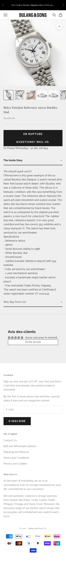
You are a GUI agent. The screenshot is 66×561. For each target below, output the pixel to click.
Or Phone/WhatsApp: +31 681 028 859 (26, 148)
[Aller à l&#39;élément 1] (8, 95)
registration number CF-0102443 (30, 293)
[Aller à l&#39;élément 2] (20, 95)
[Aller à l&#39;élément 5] (53, 95)
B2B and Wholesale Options (20, 446)
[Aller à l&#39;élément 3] (31, 95)
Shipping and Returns (16, 452)
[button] (33, 160)
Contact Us (10, 440)
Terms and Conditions (16, 457)
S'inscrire (17, 421)
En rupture (33, 134)
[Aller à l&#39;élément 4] (42, 95)
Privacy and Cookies (15, 463)
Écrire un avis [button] (33, 342)
